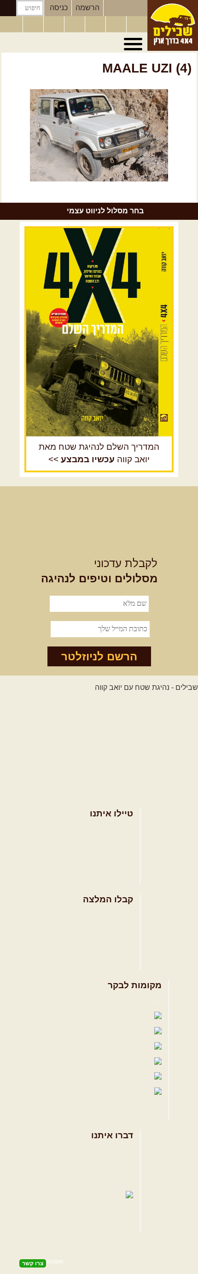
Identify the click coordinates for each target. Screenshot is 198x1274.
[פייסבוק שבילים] (54, 24)
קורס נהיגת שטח (107, 874)
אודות (124, 1151)
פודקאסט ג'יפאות (71, 1062)
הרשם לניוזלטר (99, 656)
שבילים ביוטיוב (82, 1031)
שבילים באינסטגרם (60, 1077)
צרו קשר (120, 1166)
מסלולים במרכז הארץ (99, 930)
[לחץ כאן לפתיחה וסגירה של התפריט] (134, 44)
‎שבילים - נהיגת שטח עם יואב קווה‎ (146, 687)
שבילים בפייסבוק (124, 1001)
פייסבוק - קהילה (77, 1016)
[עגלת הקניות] (116, 24)
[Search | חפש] (8, 8)
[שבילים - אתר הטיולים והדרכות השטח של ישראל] (172, 25)
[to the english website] (10, 23)
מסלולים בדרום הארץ (99, 945)
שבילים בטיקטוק (126, 1101)
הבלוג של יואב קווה (64, 1047)
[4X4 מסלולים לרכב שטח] (99, 332)
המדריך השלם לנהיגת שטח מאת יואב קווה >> (99, 453)
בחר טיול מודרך (108, 844)
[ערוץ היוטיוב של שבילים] (96, 24)
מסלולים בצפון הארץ (101, 915)
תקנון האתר (115, 1181)
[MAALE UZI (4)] (99, 135)
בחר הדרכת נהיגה (105, 859)
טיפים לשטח (113, 960)
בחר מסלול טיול (108, 829)
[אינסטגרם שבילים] (75, 24)
